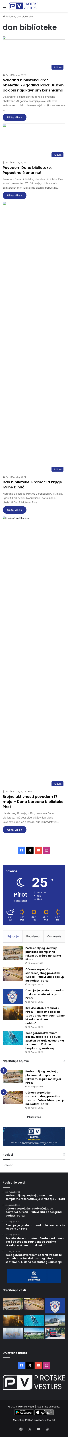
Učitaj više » (14, 117)
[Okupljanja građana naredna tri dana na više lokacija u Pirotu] (13, 996)
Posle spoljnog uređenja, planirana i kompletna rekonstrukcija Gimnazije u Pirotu (43, 953)
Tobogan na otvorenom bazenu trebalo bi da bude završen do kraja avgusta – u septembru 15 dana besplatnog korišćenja (44, 1040)
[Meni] (4, 7)
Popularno (33, 936)
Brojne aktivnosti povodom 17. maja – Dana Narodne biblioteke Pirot (33, 801)
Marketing (19, 1420)
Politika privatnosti (36, 1420)
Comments (54, 936)
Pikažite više (34, 1116)
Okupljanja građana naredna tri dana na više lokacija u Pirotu (44, 994)
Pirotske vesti (26, 1406)
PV (6, 75)
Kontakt (51, 1420)
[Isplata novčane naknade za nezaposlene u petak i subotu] (13, 1333)
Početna (10, 16)
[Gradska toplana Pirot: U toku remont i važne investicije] (55, 1320)
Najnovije (13, 936)
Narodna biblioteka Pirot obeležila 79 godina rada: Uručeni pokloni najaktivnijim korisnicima (34, 85)
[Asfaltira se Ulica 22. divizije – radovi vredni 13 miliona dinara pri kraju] (55, 1333)
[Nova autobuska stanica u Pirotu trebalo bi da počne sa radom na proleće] (34, 1333)
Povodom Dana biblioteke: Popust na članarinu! (27, 170)
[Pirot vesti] (23, 6)
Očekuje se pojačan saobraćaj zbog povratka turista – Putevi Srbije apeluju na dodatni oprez (45, 974)
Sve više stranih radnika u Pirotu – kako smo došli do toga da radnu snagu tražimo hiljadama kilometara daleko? (45, 1015)
